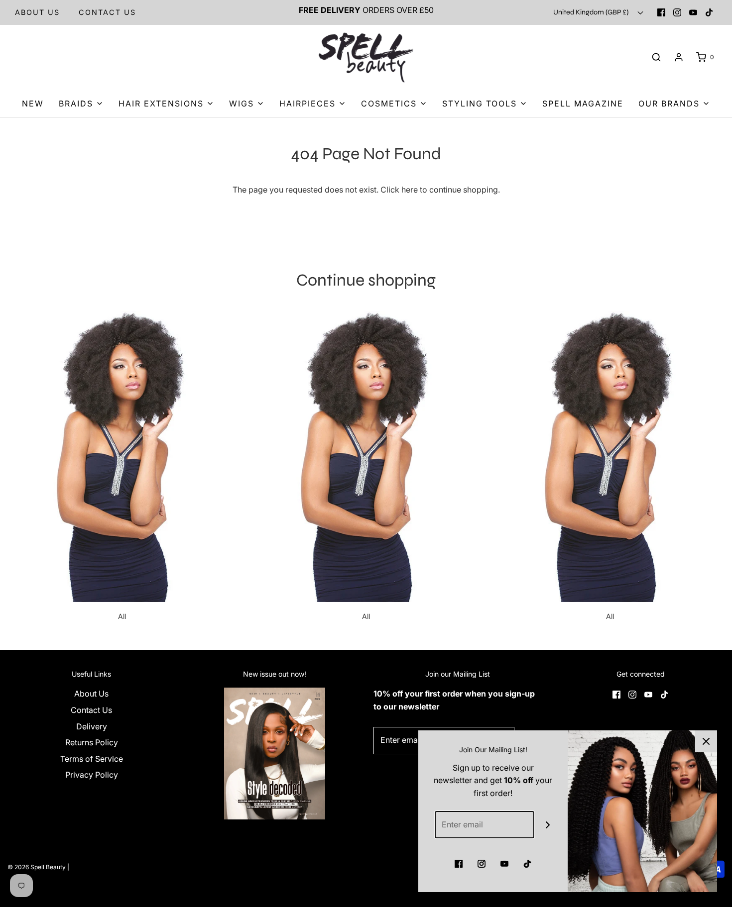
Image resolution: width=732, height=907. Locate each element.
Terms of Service (91, 759)
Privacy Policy (91, 775)
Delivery (91, 726)
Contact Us (91, 710)
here (409, 190)
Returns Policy (91, 742)
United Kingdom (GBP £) (591, 12)
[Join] (548, 824)
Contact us (107, 12)
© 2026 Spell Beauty (36, 867)
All (122, 616)
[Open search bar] (656, 57)
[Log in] (679, 57)
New (33, 103)
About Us (37, 12)
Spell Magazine (582, 103)
